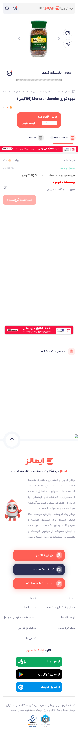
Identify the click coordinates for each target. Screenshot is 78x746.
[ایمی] (13, 510)
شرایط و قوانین (26, 628)
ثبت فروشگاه (66, 628)
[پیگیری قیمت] (67, 33)
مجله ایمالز (29, 607)
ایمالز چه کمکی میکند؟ (61, 607)
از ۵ (5, 107)
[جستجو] (7, 8)
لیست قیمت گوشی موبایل (19, 618)
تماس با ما (29, 638)
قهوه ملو (69, 160)
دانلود (39, 650)
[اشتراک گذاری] (67, 43)
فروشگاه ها (68, 618)
